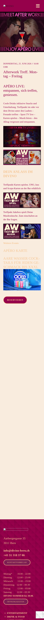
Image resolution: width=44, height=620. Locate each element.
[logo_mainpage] (9, 6)
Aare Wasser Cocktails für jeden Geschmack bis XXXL (21, 262)
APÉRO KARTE (15, 251)
